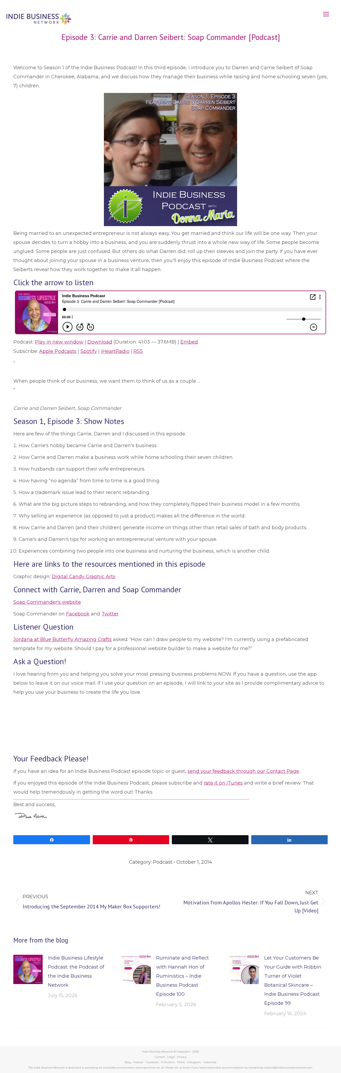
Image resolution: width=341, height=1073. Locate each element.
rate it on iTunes (223, 783)
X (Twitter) (168, 1062)
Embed (189, 342)
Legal (171, 1057)
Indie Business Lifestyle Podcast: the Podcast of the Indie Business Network (76, 971)
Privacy (181, 1057)
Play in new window (59, 342)
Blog (128, 1062)
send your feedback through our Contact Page (243, 771)
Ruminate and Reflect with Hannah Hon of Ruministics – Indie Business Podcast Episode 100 (182, 976)
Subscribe (210, 1062)
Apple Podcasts (57, 351)
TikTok (181, 1062)
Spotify (88, 351)
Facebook (78, 614)
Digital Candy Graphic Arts (83, 577)
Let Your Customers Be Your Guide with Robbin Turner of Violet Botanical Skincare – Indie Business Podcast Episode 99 (292, 980)
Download (99, 342)
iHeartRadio (115, 351)
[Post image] (28, 969)
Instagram (194, 1062)
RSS (138, 351)
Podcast (162, 862)
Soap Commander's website (47, 602)
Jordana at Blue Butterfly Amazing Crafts (62, 639)
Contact (160, 1057)
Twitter (110, 614)
